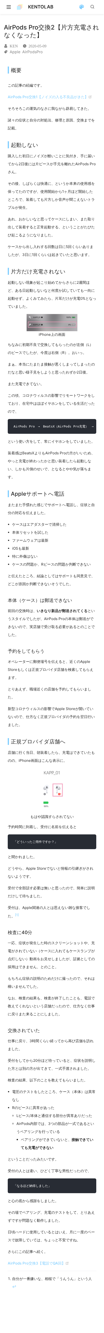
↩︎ (14, 1286)
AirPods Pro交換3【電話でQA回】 (36, 1263)
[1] (17, 915)
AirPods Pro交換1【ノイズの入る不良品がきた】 (48, 97)
